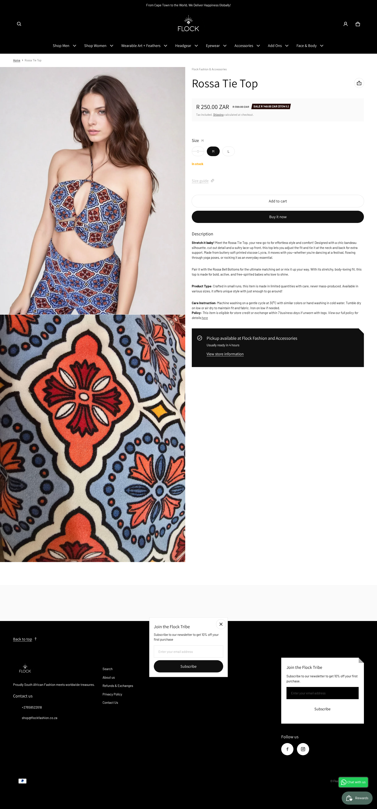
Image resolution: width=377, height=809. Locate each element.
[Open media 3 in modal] (92, 438)
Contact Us (110, 702)
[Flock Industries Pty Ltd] (188, 24)
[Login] (345, 24)
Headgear (183, 45)
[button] (19, 24)
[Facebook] (287, 749)
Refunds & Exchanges (118, 686)
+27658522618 (32, 707)
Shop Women (95, 45)
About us (109, 677)
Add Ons (275, 45)
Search (108, 669)
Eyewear (213, 45)
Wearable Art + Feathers (140, 45)
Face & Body (306, 45)
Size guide (200, 180)
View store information (225, 353)
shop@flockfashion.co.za (39, 718)
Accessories (244, 45)
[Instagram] (303, 749)
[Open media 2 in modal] (92, 190)
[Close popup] (221, 624)
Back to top (22, 639)
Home (16, 60)
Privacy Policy (112, 694)
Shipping (218, 114)
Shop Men (61, 45)
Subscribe (322, 708)
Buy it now (278, 216)
